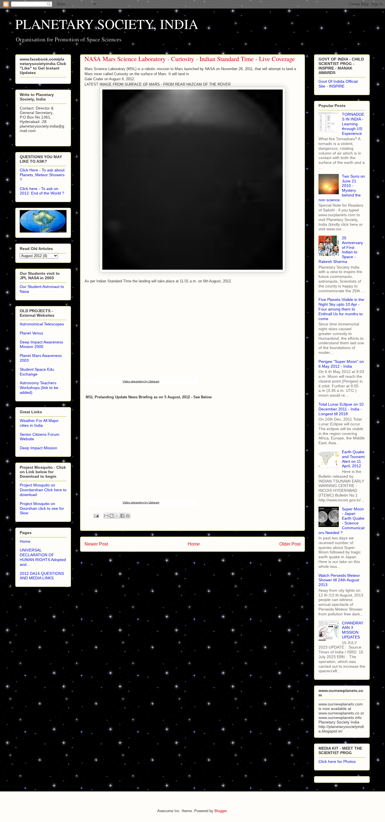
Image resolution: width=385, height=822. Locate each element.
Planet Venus (31, 333)
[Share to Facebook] (122, 516)
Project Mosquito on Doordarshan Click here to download (43, 490)
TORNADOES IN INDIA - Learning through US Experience (353, 123)
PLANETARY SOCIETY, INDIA (106, 24)
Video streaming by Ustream (141, 381)
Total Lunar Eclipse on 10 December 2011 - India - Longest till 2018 (341, 409)
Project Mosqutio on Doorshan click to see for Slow (42, 508)
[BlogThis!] (111, 516)
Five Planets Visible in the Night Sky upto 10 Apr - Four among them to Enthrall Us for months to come (341, 309)
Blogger (220, 811)
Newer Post (96, 544)
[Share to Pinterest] (127, 516)
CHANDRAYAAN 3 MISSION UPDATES (352, 630)
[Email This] (106, 516)
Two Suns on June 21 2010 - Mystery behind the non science (341, 188)
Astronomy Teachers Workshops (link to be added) (39, 388)
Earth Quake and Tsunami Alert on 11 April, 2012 (353, 459)
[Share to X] (117, 516)
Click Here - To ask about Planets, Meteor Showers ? (42, 175)
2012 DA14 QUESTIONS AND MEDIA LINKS (42, 575)
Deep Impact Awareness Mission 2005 (41, 344)
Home (194, 544)
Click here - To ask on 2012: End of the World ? (42, 191)
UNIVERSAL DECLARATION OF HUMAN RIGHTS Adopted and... (43, 557)
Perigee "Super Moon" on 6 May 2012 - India (341, 363)
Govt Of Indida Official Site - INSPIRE (338, 83)
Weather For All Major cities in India (39, 423)
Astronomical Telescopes (42, 324)
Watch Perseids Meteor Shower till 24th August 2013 (339, 580)
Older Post (289, 544)
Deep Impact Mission (38, 448)
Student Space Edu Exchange (37, 371)
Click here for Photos (337, 761)
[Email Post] (96, 515)
